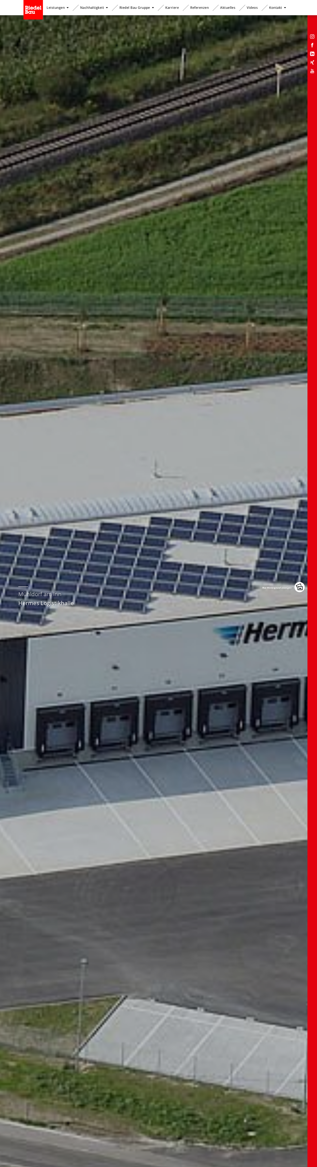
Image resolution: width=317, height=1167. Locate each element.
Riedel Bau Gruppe (134, 7)
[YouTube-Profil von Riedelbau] (312, 72)
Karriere (172, 7)
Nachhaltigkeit (92, 7)
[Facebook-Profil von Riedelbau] (312, 46)
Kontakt (275, 7)
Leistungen (56, 7)
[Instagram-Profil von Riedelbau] (312, 37)
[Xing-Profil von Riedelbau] (312, 63)
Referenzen (199, 7)
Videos (252, 7)
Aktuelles (227, 7)
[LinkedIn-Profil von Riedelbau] (312, 54)
